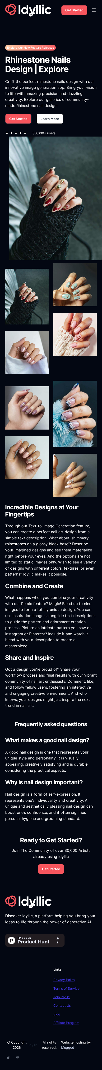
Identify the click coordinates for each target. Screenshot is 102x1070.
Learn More (50, 119)
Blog (56, 1014)
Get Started (74, 10)
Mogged (67, 1047)
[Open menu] (94, 10)
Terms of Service (66, 988)
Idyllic (32, 1045)
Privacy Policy (64, 980)
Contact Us (62, 1005)
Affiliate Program (66, 1023)
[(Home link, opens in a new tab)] (28, 10)
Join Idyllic (61, 997)
